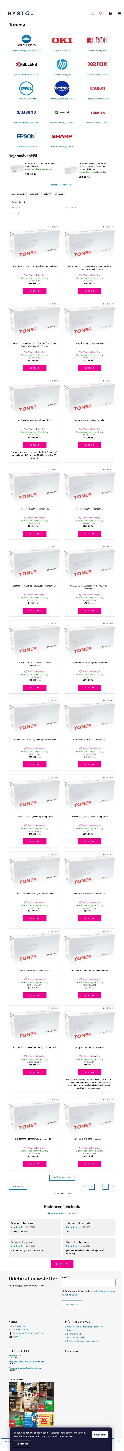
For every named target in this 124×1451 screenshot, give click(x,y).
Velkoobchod (15, 1355)
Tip (15, 213)
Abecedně (59, 194)
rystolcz (17, 1336)
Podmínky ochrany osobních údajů (82, 1341)
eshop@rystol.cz (21, 1326)
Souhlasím (100, 1434)
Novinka (71, 207)
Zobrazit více (62, 1264)
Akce (16, 207)
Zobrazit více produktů (61, 184)
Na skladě (18, 202)
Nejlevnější (34, 194)
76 (112, 1186)
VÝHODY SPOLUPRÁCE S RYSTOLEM (26, 1361)
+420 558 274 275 (20, 1329)
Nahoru (19, 1186)
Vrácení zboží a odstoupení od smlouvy (85, 1326)
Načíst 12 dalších (62, 1177)
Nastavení (22, 1443)
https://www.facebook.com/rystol (28, 1333)
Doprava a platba (75, 1333)
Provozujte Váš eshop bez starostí (25, 1368)
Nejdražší (47, 194)
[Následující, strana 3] (106, 1187)
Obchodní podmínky (76, 1337)
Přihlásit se (72, 1304)
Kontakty (71, 1330)
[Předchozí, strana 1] (92, 1187)
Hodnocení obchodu (62, 1206)
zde (72, 1436)
